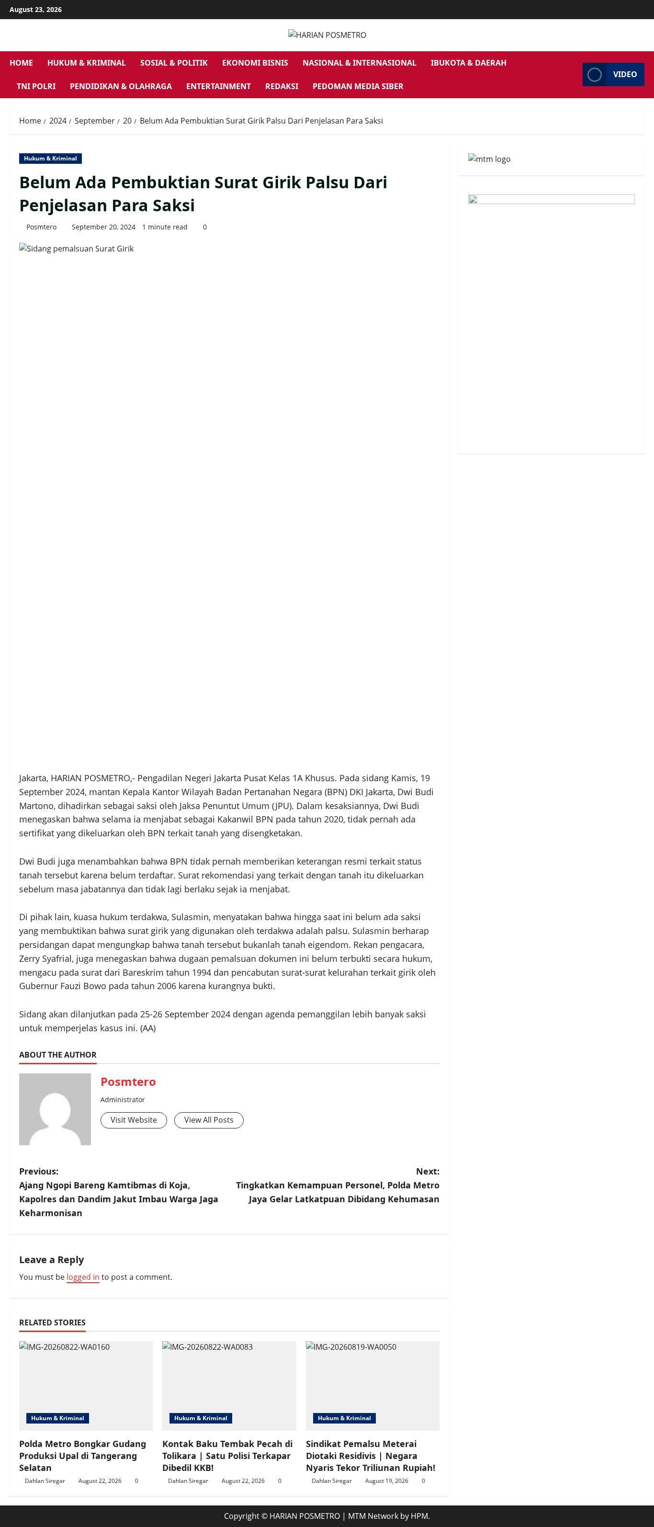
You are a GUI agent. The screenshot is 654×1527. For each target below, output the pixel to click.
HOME (21, 62)
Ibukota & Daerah (469, 62)
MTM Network (373, 1516)
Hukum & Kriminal (86, 62)
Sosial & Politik (174, 62)
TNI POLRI (36, 86)
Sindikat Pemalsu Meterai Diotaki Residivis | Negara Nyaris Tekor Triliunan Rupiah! (370, 1455)
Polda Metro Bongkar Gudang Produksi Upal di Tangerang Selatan (82, 1455)
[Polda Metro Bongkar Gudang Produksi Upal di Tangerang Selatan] (86, 1385)
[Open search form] (572, 75)
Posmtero (41, 226)
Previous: (118, 1191)
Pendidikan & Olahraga (121, 86)
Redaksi (281, 86)
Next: (338, 1185)
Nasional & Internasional (360, 62)
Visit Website (134, 1120)
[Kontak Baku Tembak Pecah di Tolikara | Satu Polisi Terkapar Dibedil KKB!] (229, 1385)
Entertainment (218, 86)
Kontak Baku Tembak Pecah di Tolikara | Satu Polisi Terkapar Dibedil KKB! (227, 1455)
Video (625, 74)
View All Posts (209, 1120)
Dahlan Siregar (45, 1481)
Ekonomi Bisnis (255, 62)
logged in (83, 1277)
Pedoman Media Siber (358, 86)
